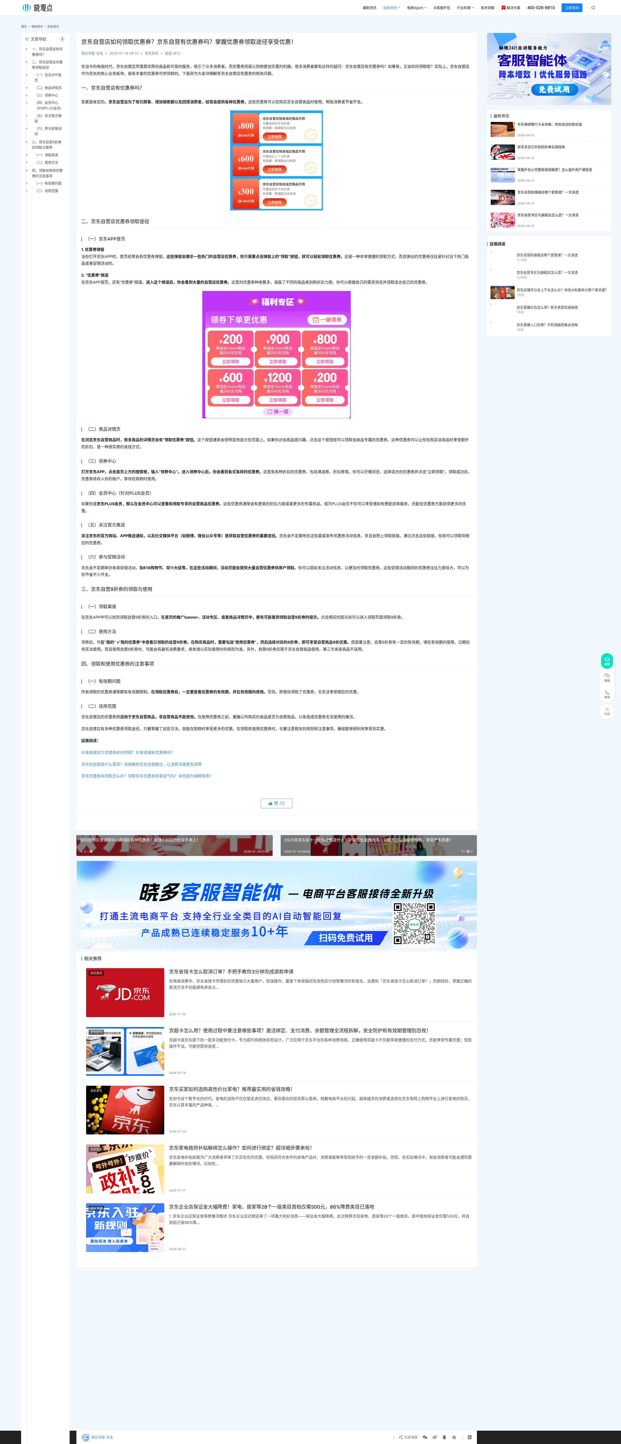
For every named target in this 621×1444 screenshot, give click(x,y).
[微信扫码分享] (425, 1437)
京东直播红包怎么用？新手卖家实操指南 (547, 307)
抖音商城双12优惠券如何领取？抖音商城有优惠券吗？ (128, 752)
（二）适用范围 (46, 191)
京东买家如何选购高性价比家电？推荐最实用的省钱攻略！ (232, 1089)
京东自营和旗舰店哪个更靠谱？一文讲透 (548, 192)
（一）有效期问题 (48, 183)
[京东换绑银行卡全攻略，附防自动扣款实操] (503, 129)
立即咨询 (572, 8)
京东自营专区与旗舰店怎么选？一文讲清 (548, 215)
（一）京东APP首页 (47, 77)
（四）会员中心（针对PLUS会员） (49, 105)
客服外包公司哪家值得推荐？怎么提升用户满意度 (554, 170)
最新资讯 (369, 8)
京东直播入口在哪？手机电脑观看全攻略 (547, 325)
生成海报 (410, 1437)
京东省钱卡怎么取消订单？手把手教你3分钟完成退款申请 (231, 972)
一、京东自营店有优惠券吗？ (47, 51)
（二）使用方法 (46, 162)
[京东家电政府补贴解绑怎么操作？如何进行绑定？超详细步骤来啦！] (125, 1168)
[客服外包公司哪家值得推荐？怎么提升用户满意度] (503, 175)
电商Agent (415, 8)
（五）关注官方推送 (48, 118)
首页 (24, 26)
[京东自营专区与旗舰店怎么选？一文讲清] (503, 220)
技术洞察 (487, 8)
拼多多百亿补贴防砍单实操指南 (541, 147)
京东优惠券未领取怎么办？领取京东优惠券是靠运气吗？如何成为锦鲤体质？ (147, 776)
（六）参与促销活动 (48, 131)
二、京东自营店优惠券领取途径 (47, 64)
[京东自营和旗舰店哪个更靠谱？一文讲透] (503, 197)
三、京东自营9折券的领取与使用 (46, 144)
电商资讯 (390, 8)
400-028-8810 (541, 7)
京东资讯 (151, 53)
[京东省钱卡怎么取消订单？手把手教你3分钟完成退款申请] (125, 992)
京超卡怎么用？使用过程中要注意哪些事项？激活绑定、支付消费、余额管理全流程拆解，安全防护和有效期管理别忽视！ (300, 1031)
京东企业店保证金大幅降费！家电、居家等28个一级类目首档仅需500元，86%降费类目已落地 (271, 1207)
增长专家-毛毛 (92, 53)
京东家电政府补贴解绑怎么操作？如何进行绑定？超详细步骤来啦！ (242, 1148)
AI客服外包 (441, 8)
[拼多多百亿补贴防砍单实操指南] (503, 152)
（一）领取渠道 (46, 155)
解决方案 (513, 8)
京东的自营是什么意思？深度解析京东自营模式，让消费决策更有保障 (141, 764)
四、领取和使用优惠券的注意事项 (47, 173)
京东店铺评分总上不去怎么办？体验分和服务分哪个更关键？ (562, 290)
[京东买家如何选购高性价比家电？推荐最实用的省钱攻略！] (125, 1110)
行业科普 (464, 8)
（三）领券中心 (46, 95)
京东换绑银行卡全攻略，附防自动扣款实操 (549, 124)
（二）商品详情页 (48, 88)
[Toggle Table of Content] (62, 39)
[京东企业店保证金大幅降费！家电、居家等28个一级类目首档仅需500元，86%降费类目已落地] (125, 1227)
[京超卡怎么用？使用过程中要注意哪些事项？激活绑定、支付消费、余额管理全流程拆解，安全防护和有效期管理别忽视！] (125, 1051)
